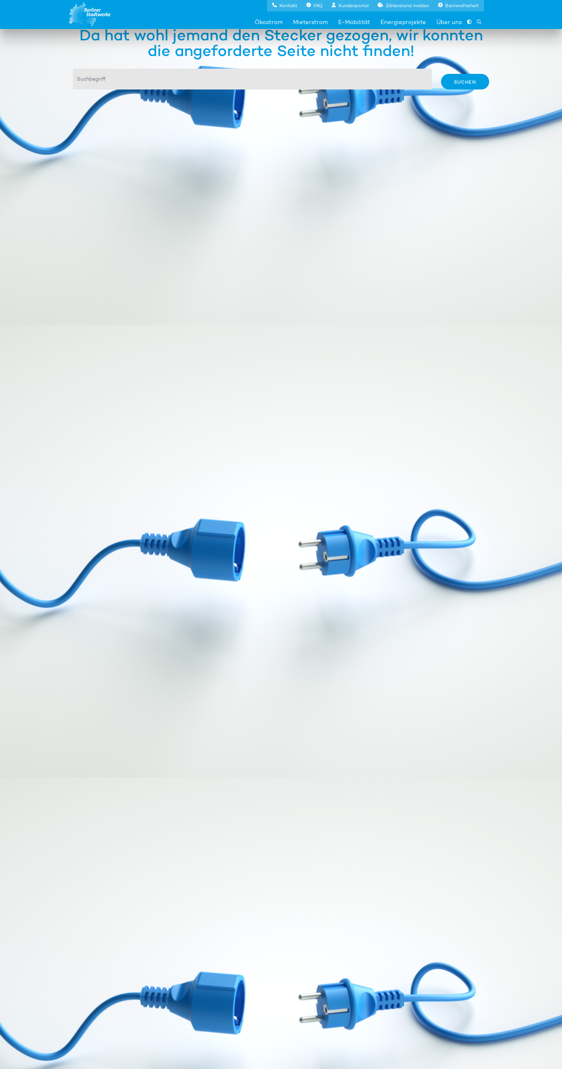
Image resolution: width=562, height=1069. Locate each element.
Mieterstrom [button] (310, 22)
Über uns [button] (449, 22)
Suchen (465, 82)
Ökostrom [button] (269, 22)
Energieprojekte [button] (403, 22)
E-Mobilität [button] (354, 22)
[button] (284, 5)
